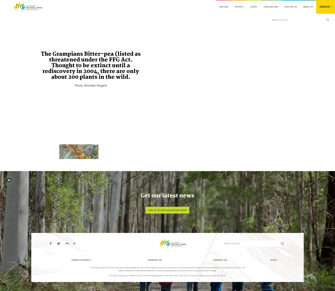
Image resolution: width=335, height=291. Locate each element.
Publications (271, 7)
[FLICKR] (67, 243)
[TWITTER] (59, 243)
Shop (274, 260)
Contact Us (220, 260)
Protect (239, 7)
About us (308, 7)
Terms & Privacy (81, 260)
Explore (223, 7)
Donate (325, 6)
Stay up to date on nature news (167, 210)
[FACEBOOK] (51, 243)
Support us (290, 7)
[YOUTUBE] (74, 243)
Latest (253, 7)
